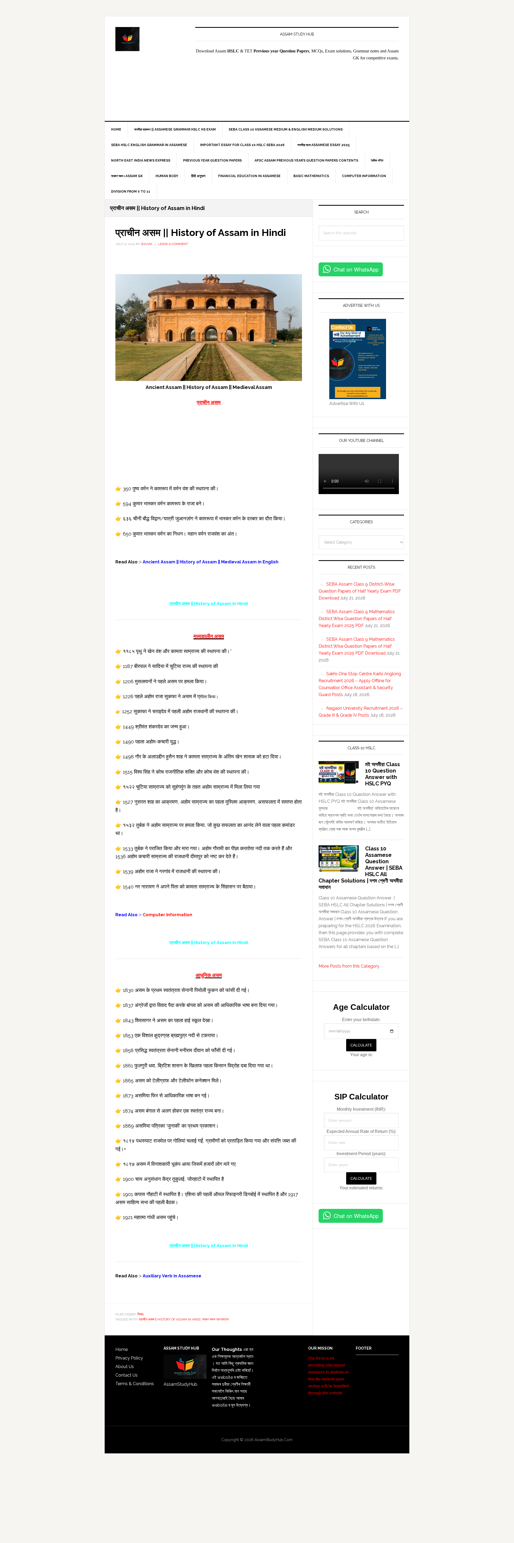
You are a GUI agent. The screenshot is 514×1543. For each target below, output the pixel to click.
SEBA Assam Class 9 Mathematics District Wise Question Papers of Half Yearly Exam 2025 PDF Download (357, 646)
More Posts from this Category (349, 966)
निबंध (140, 1314)
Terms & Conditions (134, 1383)
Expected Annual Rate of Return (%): (361, 1131)
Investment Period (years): (361, 1153)
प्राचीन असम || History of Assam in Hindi (200, 232)
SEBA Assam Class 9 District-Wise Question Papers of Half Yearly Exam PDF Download (360, 591)
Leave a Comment (173, 244)
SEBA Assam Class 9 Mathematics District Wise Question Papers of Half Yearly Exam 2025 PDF (357, 618)
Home (121, 1349)
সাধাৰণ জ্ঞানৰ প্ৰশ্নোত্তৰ (215, 1319)
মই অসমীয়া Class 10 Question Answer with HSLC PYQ (382, 774)
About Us (124, 1366)
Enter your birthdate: (361, 1019)
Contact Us (126, 1375)
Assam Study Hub (150, 39)
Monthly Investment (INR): (361, 1109)
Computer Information (167, 914)
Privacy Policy (129, 1358)
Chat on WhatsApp (356, 269)
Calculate (361, 1045)
